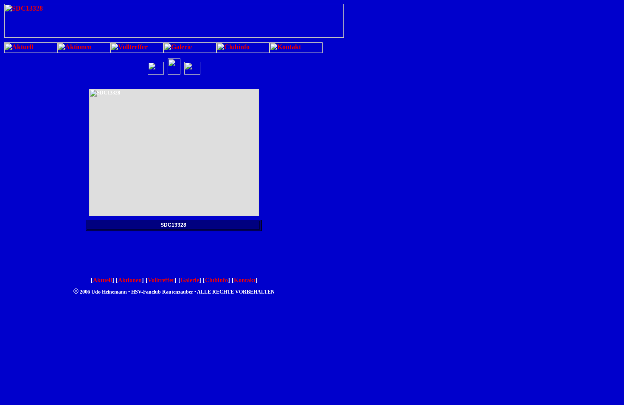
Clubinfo (216, 280)
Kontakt (245, 280)
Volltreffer (161, 280)
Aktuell (102, 280)
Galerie (189, 280)
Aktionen (130, 280)
